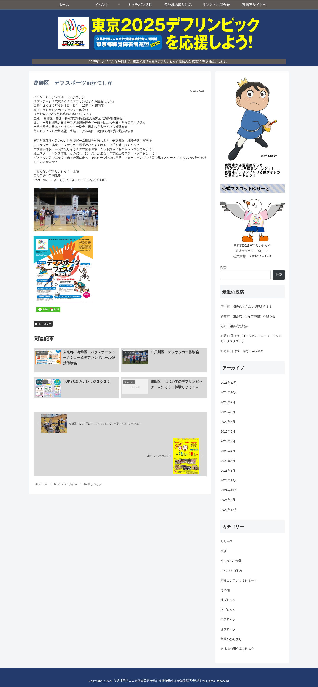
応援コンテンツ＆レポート (239, 580)
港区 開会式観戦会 (234, 326)
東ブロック (44, 323)
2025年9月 (228, 402)
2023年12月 (229, 509)
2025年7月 (228, 421)
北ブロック (228, 600)
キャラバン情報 (231, 560)
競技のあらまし (231, 639)
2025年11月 (229, 382)
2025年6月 (228, 431)
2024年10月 (229, 490)
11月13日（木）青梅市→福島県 (242, 351)
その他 (225, 590)
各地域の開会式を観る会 (237, 648)
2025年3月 (228, 460)
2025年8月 (228, 412)
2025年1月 (228, 470)
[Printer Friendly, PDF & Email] (48, 309)
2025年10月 (229, 392)
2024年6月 (228, 500)
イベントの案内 (231, 570)
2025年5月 (228, 441)
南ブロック (228, 609)
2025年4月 (228, 451)
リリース (227, 541)
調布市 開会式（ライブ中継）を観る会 (248, 316)
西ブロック (228, 629)
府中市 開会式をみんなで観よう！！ (246, 306)
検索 (223, 267)
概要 (224, 551)
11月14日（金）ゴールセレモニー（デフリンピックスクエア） (251, 338)
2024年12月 (229, 480)
